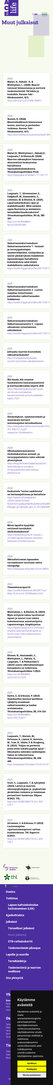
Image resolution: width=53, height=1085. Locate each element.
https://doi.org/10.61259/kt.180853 (24, 100)
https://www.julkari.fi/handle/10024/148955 (28, 568)
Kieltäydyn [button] (32, 1069)
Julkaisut (11, 922)
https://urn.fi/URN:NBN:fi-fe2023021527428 (19, 676)
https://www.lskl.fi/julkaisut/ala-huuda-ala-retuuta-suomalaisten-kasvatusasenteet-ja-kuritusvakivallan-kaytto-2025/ (25, 393)
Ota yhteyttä (14, 978)
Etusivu (10, 892)
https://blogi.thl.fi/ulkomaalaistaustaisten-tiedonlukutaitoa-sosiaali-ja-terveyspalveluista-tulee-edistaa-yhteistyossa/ (27, 468)
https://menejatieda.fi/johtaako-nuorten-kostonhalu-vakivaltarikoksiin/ (25, 359)
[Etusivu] (11, 15)
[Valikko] (44, 14)
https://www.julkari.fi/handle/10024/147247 (28, 764)
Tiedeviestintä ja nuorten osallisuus (24, 969)
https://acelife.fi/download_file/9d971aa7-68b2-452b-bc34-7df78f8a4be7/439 (27, 592)
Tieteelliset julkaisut (21, 928)
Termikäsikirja (17, 961)
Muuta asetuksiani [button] (32, 1075)
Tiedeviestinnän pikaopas (24, 948)
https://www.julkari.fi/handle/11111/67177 (27, 175)
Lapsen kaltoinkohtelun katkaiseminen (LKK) (23, 906)
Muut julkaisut (17, 935)
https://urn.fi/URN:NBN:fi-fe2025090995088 (19, 223)
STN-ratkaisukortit (20, 941)
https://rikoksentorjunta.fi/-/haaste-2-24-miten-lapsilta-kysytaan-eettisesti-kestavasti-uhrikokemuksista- (25, 538)
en (35, 14)
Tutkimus (12, 898)
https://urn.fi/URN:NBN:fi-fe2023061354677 (19, 716)
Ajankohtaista (15, 915)
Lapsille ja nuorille (17, 954)
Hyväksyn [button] (32, 1063)
